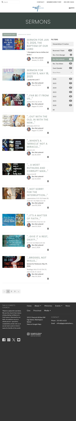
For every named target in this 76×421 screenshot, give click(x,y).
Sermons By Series (24, 34)
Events (58, 306)
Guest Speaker (62, 68)
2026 (62, 79)
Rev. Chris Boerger (62, 55)
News (68, 306)
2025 (62, 83)
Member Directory (54, 2)
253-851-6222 (69, 2)
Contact (40, 2)
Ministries (48, 306)
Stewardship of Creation (61, 44)
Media (46, 310)
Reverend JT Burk (62, 50)
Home (29, 306)
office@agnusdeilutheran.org (65, 323)
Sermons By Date (9, 34)
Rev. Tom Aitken (62, 64)
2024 (62, 88)
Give (28, 310)
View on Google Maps (34, 324)
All (54, 110)
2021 (62, 101)
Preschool (37, 310)
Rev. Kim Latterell (62, 59)
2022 (62, 96)
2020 (62, 105)
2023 (62, 92)
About (37, 306)
